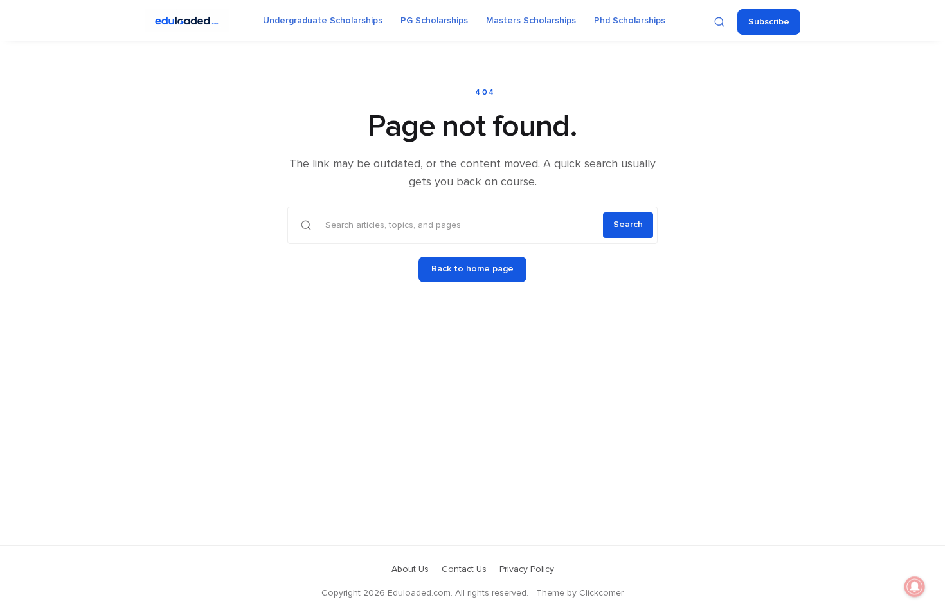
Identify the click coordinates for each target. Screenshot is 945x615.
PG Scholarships (434, 20)
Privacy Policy (527, 569)
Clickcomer (601, 593)
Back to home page (472, 268)
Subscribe (768, 21)
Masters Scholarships (531, 20)
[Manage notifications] (915, 586)
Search (628, 224)
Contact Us (464, 569)
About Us (410, 569)
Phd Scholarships (629, 20)
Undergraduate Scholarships (322, 20)
